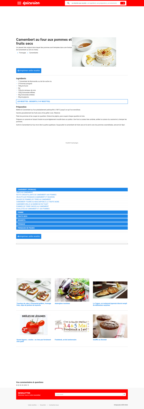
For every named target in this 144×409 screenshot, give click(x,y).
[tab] (72, 189)
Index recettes (32, 405)
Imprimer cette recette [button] (29, 70)
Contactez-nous (54, 405)
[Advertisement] (72, 20)
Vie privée (43, 405)
